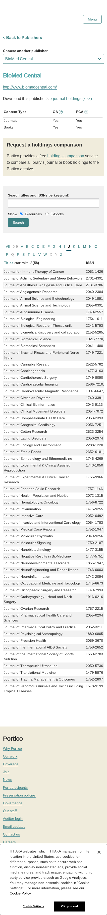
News (7, 780)
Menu (92, 19)
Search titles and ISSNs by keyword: (38, 195)
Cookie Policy (20, 893)
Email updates (14, 826)
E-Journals (33, 214)
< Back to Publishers (22, 38)
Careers (9, 842)
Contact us (11, 834)
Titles (8, 263)
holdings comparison (65, 156)
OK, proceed (69, 906)
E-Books (57, 214)
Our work (10, 756)
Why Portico (12, 748)
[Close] (99, 852)
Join (6, 772)
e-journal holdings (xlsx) (71, 98)
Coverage (10, 764)
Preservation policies (19, 795)
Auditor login (13, 818)
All (8, 246)
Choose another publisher (25, 51)
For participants (15, 788)
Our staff (10, 811)
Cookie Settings (33, 906)
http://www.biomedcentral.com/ (30, 87)
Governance (12, 803)
